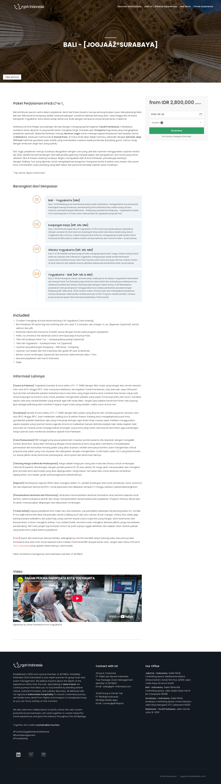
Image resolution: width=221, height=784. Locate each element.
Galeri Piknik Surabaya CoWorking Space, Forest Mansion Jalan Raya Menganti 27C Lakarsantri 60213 (168, 702)
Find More (185, 6)
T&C (16, 538)
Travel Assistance (203, 6)
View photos (12, 77)
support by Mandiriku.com (193, 776)
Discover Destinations (129, 6)
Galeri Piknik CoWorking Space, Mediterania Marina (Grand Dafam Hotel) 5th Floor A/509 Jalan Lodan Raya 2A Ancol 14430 (168, 678)
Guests (157, 122)
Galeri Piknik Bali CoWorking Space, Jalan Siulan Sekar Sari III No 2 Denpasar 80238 (167, 691)
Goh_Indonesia (21, 545)
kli (77, 538)
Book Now (176, 130)
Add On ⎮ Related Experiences (160, 6)
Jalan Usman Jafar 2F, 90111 (167, 711)
